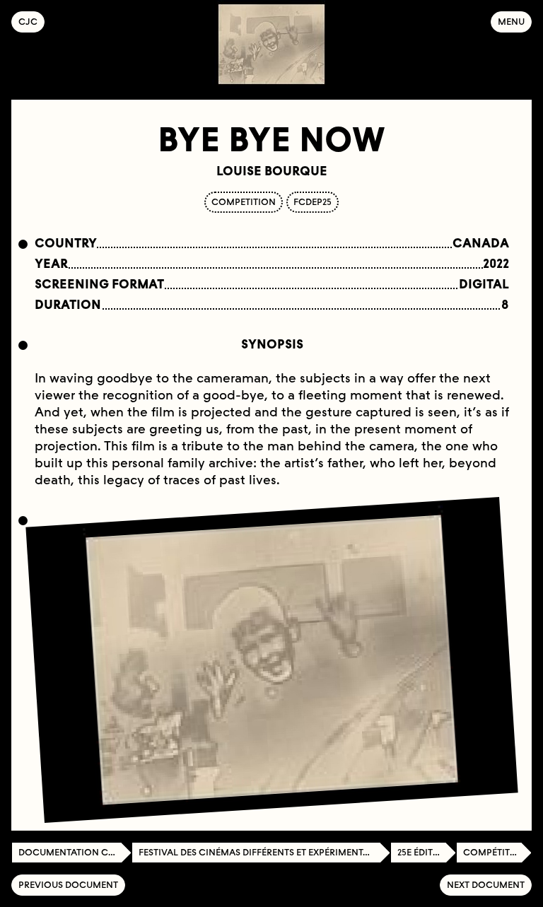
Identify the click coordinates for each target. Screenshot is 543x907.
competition (243, 202)
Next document (486, 884)
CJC (31, 21)
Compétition (495, 852)
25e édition (423, 852)
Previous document (68, 884)
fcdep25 (312, 202)
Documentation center (75, 852)
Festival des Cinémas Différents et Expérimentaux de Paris (264, 852)
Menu (511, 21)
